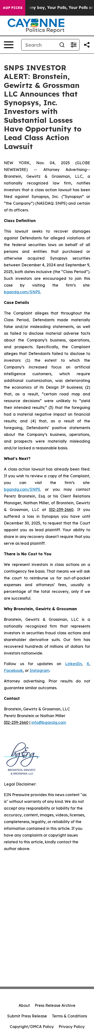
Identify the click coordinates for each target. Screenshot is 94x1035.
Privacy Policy (72, 1026)
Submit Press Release (27, 1016)
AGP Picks (12, 8)
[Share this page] (86, 45)
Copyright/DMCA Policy (32, 1026)
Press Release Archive (55, 1005)
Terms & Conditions (69, 1016)
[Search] (62, 44)
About (24, 1005)
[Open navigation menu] (8, 45)
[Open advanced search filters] (73, 44)
